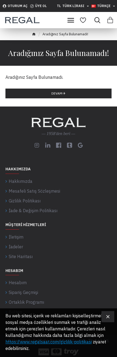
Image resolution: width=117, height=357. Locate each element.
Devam (56, 93)
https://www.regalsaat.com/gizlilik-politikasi (48, 342)
